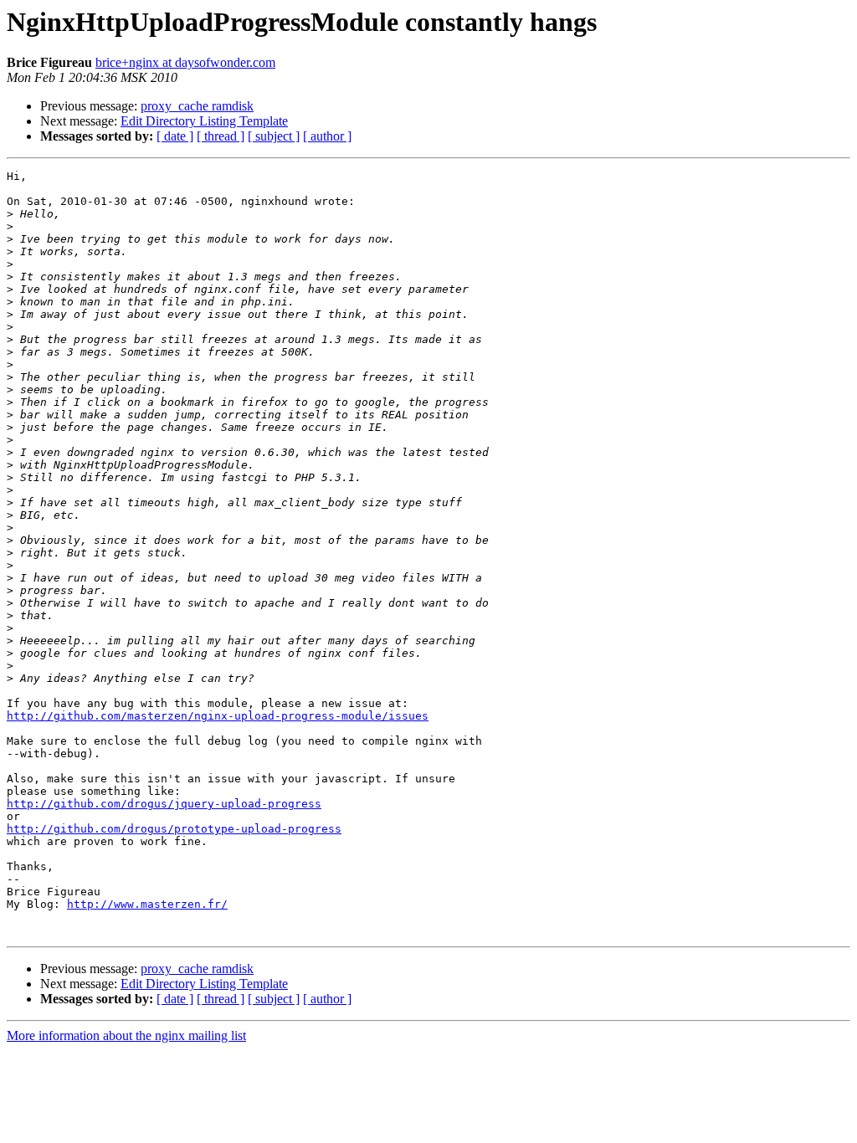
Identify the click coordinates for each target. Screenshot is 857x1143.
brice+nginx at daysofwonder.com (185, 62)
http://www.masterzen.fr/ (147, 904)
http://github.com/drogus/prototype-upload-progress (174, 829)
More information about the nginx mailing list (126, 1035)
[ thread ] (220, 136)
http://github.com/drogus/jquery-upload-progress (164, 803)
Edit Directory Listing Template (204, 121)
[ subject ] (274, 136)
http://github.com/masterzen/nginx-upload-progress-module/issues (217, 716)
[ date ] (175, 136)
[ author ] (327, 136)
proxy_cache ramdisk (197, 106)
